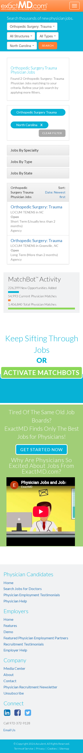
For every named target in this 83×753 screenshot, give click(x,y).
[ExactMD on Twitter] (28, 712)
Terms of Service (23, 748)
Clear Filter (52, 133)
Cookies (52, 748)
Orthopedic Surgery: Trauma (36, 206)
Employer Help (15, 650)
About (8, 674)
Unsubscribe (13, 693)
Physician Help (15, 601)
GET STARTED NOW (41, 449)
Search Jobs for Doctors (22, 588)
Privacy (40, 748)
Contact (9, 681)
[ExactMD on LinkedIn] (7, 712)
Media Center (14, 668)
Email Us (9, 730)
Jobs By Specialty (25, 150)
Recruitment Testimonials (23, 644)
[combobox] (32, 26)
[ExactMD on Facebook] (17, 712)
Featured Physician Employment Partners (35, 638)
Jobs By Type (21, 161)
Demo (8, 631)
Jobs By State (21, 173)
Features (10, 625)
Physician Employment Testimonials (31, 595)
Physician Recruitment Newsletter (30, 687)
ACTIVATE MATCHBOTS (41, 372)
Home (8, 582)
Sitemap (64, 748)
